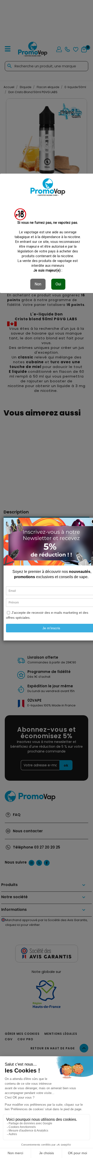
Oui (58, 284)
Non (38, 284)
